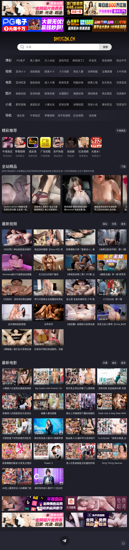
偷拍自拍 (35, 82)
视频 (8, 71)
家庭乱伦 (35, 104)
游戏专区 (64, 60)
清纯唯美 (93, 93)
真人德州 (35, 60)
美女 (105, 223)
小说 (8, 104)
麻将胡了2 (78, 60)
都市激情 (21, 104)
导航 (8, 115)
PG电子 (21, 60)
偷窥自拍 (21, 93)
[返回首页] (123, 543)
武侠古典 (64, 104)
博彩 (8, 60)
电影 (8, 82)
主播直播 (107, 71)
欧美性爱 (64, 82)
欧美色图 (50, 93)
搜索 (105, 47)
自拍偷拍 (35, 71)
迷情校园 (78, 104)
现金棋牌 (107, 60)
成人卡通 (50, 82)
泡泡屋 (92, 115)
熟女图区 (107, 93)
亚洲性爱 (21, 82)
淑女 (114, 362)
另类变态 (121, 82)
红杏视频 (78, 115)
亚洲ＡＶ (21, 71)
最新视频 (9, 223)
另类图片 (121, 93)
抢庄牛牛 (121, 60)
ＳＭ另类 (121, 71)
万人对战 (50, 60)
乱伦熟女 (107, 82)
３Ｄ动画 (64, 71)
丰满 (105, 362)
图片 (8, 93)
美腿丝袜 (78, 93)
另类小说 (93, 104)
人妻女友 (50, 104)
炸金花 (92, 60)
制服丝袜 (78, 82)
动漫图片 (64, 93)
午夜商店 (35, 115)
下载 (123, 166)
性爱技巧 (121, 104)
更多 (123, 223)
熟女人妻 (78, 71)
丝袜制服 (93, 71)
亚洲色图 (35, 93)
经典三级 (93, 82)
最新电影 (9, 362)
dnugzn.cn (64, 39)
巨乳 (114, 223)
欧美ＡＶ (50, 71)
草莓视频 (50, 115)
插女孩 (21, 115)
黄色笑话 (107, 104)
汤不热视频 (64, 115)
